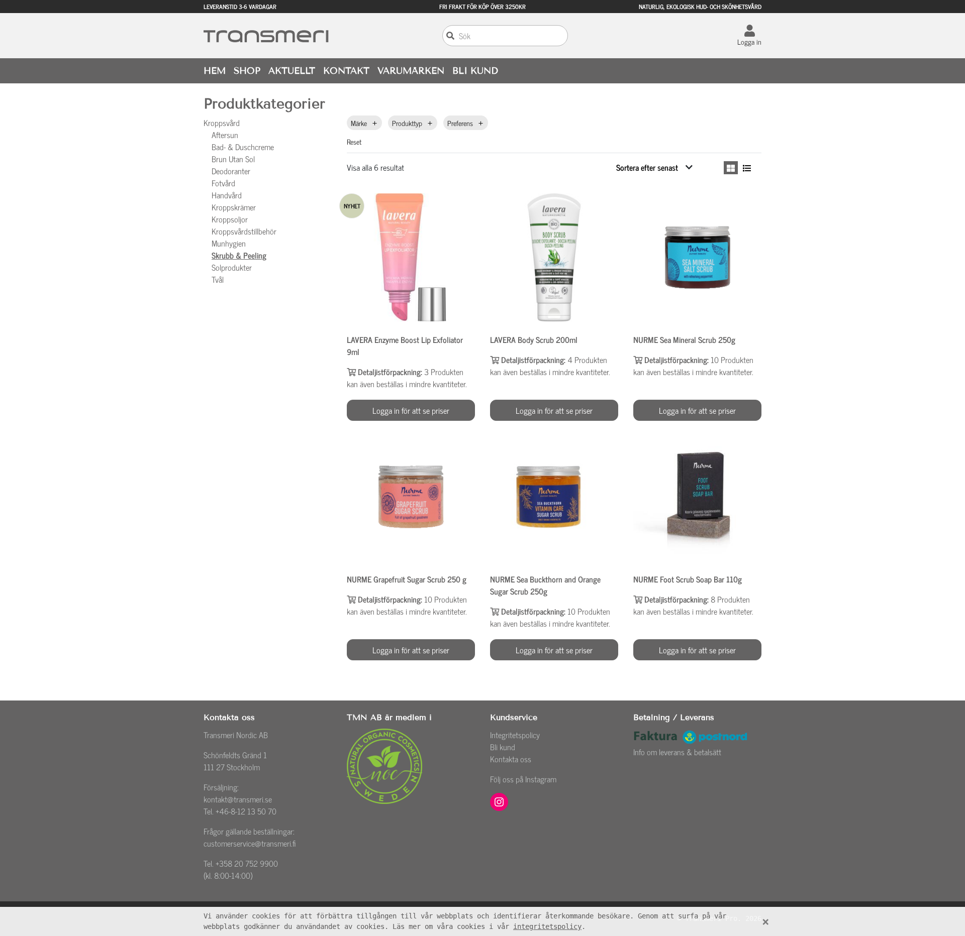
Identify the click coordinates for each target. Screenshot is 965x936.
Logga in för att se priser (410, 410)
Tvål (218, 279)
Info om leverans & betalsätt (677, 751)
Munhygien (229, 243)
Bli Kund (475, 70)
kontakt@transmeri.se (238, 798)
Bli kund (502, 746)
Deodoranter (231, 170)
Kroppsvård (222, 122)
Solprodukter (232, 267)
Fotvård (223, 182)
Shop (247, 70)
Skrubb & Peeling (239, 255)
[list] (747, 167)
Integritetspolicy (515, 734)
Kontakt (346, 70)
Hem (215, 70)
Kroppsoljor (230, 218)
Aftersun (225, 134)
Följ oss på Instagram (523, 778)
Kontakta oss (510, 758)
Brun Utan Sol (233, 158)
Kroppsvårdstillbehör (244, 231)
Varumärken (410, 70)
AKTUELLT (291, 70)
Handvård (227, 194)
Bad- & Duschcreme (243, 146)
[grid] (731, 167)
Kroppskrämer (234, 206)
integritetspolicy (547, 926)
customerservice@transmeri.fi (250, 843)
